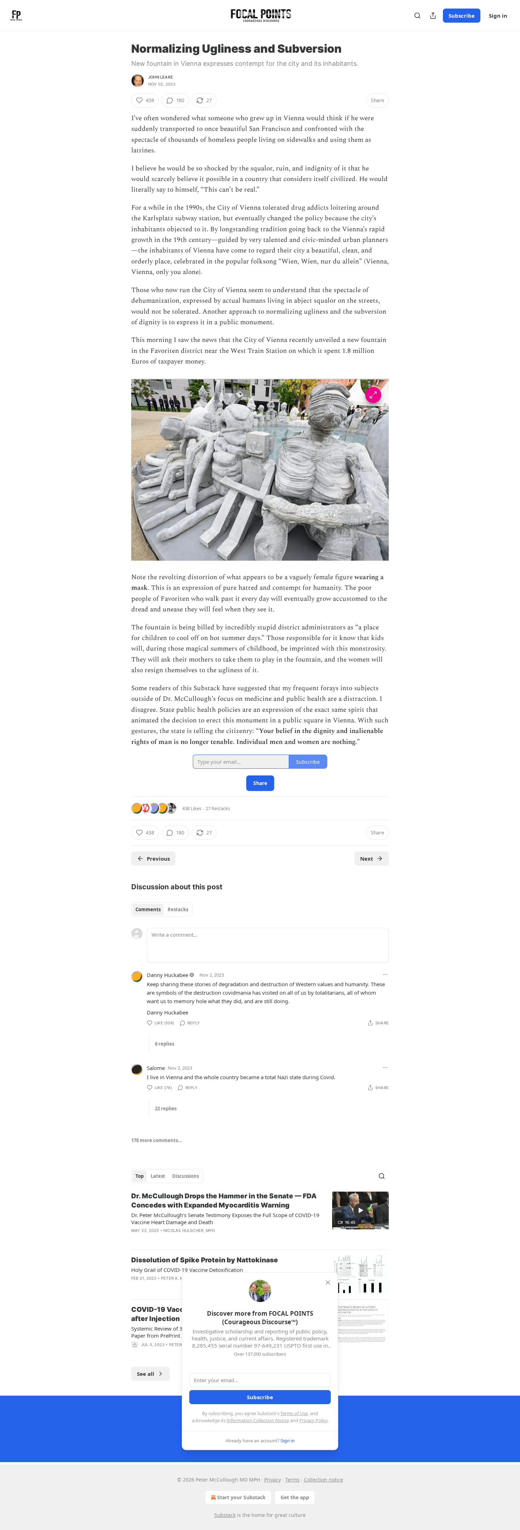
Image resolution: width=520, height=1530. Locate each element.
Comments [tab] (148, 909)
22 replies (166, 1108)
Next (366, 858)
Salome (156, 1067)
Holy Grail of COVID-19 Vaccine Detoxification (187, 1269)
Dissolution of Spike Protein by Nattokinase (204, 1260)
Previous (158, 858)
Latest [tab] (158, 1176)
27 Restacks (218, 808)
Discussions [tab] (185, 1176)
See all (145, 1373)
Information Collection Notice (258, 1420)
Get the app (295, 1497)
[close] (328, 1282)
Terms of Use (294, 1413)
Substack (225, 1515)
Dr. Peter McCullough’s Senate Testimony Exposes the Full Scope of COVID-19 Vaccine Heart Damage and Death (225, 1218)
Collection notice (323, 1479)
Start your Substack (241, 1497)
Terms (292, 1479)
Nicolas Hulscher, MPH (189, 1230)
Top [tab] (139, 1176)
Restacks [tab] (178, 909)
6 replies (164, 1044)
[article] (260, 1218)
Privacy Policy (313, 1420)
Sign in (498, 15)
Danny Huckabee (167, 974)
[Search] (417, 15)
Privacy (272, 1479)
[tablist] (161, 909)
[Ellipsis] (385, 974)
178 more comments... (156, 1140)
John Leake (160, 77)
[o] (360, 1210)
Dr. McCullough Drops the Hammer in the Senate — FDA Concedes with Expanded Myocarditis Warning (224, 1200)
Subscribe (462, 15)
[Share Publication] (433, 15)
